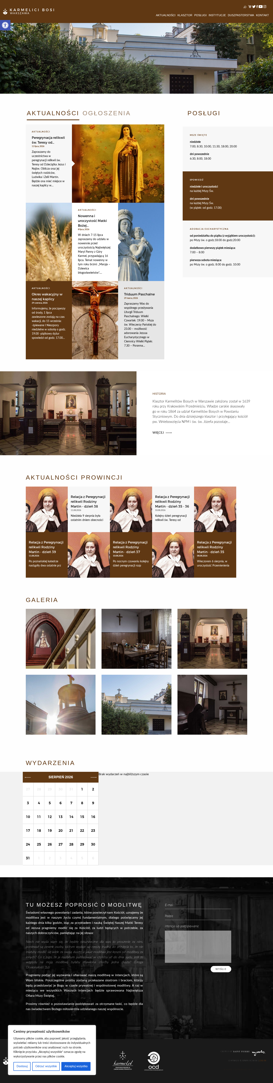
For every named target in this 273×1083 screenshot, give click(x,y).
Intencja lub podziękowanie (182, 926)
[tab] (53, 114)
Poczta (260, 1070)
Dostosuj (22, 1066)
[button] (5, 25)
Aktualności (165, 15)
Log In (262, 1061)
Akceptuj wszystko (76, 1066)
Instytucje (217, 15)
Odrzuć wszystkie (46, 1066)
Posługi (200, 15)
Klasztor (184, 15)
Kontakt (262, 15)
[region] (52, 1050)
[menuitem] (165, 15)
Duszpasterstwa (241, 15)
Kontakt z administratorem (238, 1070)
